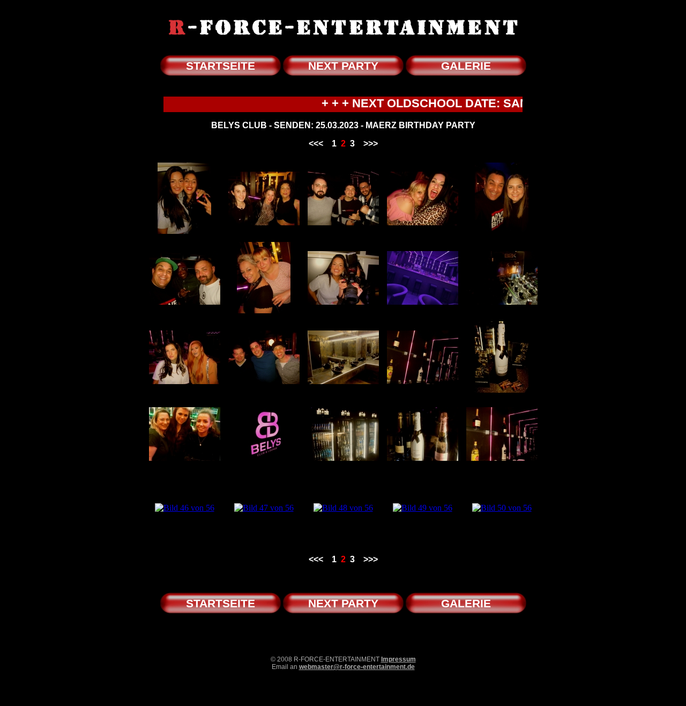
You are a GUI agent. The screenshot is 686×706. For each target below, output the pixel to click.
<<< (316, 143)
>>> (370, 143)
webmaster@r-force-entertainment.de (357, 667)
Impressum (398, 659)
